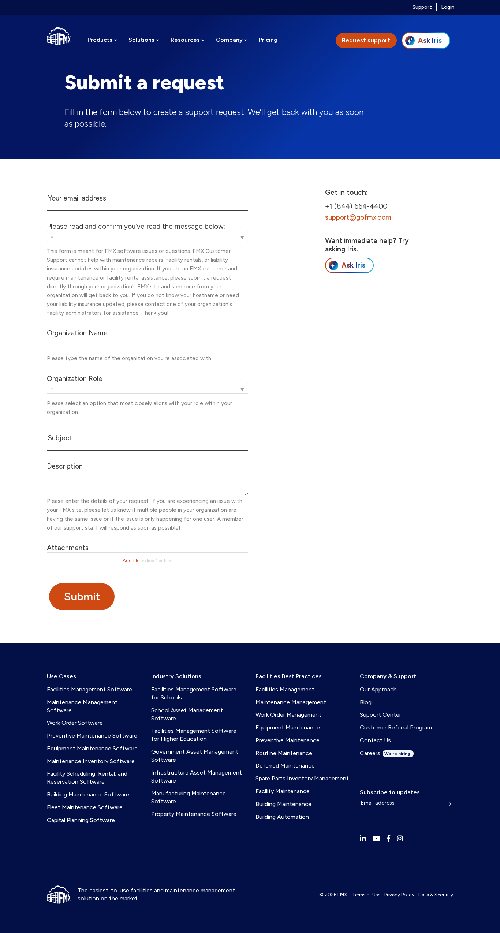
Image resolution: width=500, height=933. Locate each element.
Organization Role (74, 379)
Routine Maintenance (283, 753)
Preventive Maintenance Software (92, 735)
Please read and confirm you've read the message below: (136, 227)
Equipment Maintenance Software (92, 748)
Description (65, 466)
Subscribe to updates (390, 792)
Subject (60, 438)
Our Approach (378, 689)
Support (422, 7)
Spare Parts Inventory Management (302, 778)
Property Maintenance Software (193, 813)
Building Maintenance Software (88, 794)
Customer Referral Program (396, 727)
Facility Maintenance (282, 791)
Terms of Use (366, 894)
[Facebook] (388, 839)
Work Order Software (75, 722)
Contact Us (375, 740)
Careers (386, 753)
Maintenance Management (290, 702)
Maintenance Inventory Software (91, 761)
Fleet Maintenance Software (85, 807)
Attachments (68, 548)
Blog (366, 702)
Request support (366, 40)
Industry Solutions (176, 676)
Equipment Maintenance (287, 727)
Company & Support (388, 676)
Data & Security (435, 894)
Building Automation (282, 816)
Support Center (380, 714)
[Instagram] (400, 839)
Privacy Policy (399, 894)
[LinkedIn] (363, 839)
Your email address (77, 198)
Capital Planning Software (81, 820)
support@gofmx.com (358, 217)
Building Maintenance (283, 803)
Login (447, 7)
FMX (342, 894)
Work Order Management (288, 714)
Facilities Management (284, 689)
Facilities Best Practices (288, 676)
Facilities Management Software (89, 689)
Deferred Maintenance (285, 765)
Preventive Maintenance (287, 740)
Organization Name (77, 333)
